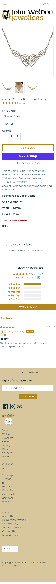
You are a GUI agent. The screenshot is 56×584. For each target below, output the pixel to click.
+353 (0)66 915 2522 (7, 468)
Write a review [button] (28, 306)
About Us (7, 516)
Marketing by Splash (13, 565)
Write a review (36, 250)
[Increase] (17, 136)
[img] (7, 327)
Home (5, 512)
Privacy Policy (10, 523)
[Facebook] (5, 406)
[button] (9, 103)
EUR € (7, 549)
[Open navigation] (4, 4)
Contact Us (8, 531)
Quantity (7, 131)
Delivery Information (14, 519)
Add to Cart (28, 147)
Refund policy (10, 535)
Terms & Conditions (13, 527)
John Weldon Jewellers (34, 562)
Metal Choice (9, 111)
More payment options (28, 163)
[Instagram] (12, 406)
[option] (7, 87)
